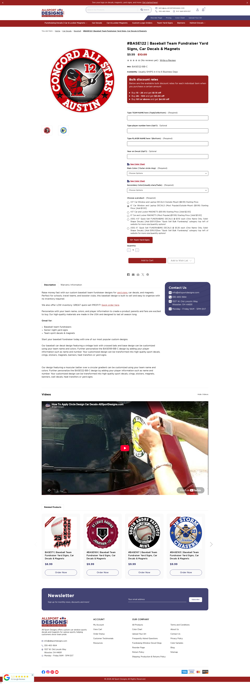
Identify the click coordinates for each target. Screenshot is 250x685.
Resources (98, 643)
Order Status (99, 634)
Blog (172, 648)
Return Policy (138, 652)
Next (247, 2)
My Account (98, 625)
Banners (181, 23)
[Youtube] (56, 672)
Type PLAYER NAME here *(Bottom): (150, 138)
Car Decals (97, 23)
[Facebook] (128, 274)
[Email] (133, 274)
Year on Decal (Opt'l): (141, 151)
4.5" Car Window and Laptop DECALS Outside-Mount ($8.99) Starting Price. (164, 202)
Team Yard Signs (165, 23)
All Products (137, 625)
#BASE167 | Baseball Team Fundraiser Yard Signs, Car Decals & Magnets (142, 555)
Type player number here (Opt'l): (147, 126)
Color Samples (176, 643)
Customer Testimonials (103, 638)
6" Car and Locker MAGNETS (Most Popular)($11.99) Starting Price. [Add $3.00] (166, 215)
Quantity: (131, 246)
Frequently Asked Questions (145, 638)
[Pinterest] (147, 274)
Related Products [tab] (52, 507)
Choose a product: (141, 198)
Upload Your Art (195, 18)
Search (146, 10)
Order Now (61, 573)
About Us (174, 629)
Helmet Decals (197, 23)
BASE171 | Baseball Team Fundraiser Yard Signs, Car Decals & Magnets (59, 555)
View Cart (97, 629)
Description (50, 285)
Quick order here (110, 305)
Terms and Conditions (180, 625)
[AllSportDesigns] (7, 680)
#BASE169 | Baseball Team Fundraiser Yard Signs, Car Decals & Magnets (101, 555)
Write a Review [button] (168, 60)
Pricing (168, 18)
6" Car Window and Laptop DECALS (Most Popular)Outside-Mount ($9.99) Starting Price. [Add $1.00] (169, 207)
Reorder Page (156, 18)
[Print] (138, 274)
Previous (2, 2)
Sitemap (174, 652)
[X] (143, 274)
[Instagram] (48, 672)
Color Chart (180, 18)
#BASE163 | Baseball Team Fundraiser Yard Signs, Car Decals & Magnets (184, 555)
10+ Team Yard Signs (139, 240)
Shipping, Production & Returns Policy (149, 657)
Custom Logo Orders (142, 23)
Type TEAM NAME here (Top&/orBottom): (152, 113)
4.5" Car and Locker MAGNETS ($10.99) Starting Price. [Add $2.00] (160, 212)
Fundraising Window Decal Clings (147, 643)
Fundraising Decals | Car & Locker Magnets (65, 23)
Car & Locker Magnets (117, 23)
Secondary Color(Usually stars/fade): (150, 185)
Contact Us (175, 634)
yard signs (122, 293)
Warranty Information (71, 285)
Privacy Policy (176, 638)
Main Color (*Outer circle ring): (147, 168)
